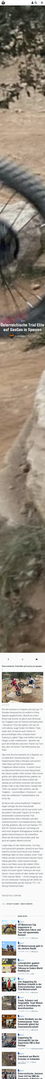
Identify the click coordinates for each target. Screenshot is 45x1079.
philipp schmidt (13, 904)
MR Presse (21, 336)
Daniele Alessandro (37, 1048)
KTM (33, 973)
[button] (8, 659)
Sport (23, 321)
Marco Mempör (27, 904)
